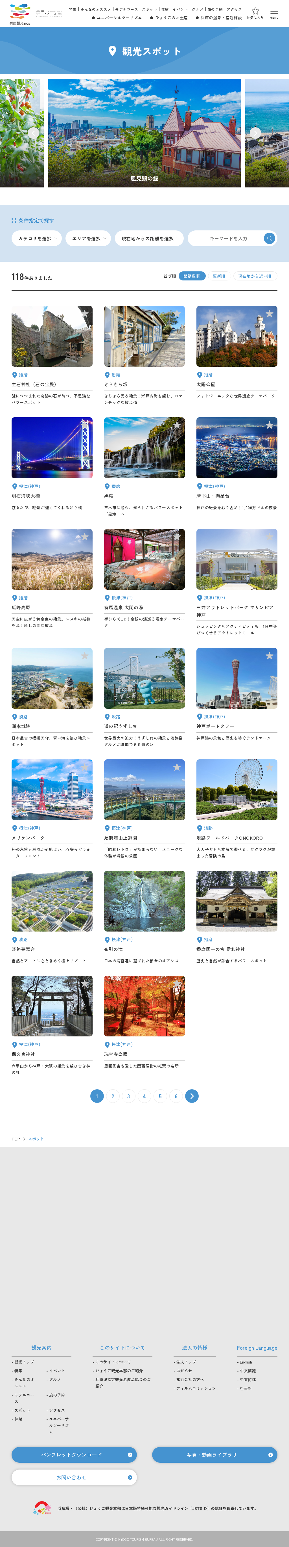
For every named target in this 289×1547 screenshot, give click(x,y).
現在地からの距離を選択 (148, 238)
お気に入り (255, 17)
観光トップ (24, 1362)
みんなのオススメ (96, 9)
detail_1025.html (52, 1025)
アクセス (234, 9)
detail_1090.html (52, 582)
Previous (33, 133)
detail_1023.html (144, 917)
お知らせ (184, 1370)
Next (255, 133)
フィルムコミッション (196, 1388)
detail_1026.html (236, 467)
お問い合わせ (71, 1477)
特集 (73, 9)
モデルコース (126, 9)
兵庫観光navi (20, 13)
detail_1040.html (144, 467)
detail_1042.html (236, 917)
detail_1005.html (236, 582)
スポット (149, 9)
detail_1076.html (144, 698)
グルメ (197, 9)
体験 (165, 9)
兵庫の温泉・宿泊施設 (221, 17)
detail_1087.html (144, 356)
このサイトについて (113, 1362)
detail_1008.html (236, 698)
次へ (192, 1096)
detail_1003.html (52, 809)
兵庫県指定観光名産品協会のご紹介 (123, 1383)
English (246, 1362)
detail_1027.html (52, 467)
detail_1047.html (52, 356)
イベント (180, 9)
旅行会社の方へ (190, 1379)
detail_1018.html (144, 1025)
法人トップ (186, 1362)
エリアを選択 (86, 238)
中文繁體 (248, 1370)
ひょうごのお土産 (171, 17)
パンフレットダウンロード (71, 1454)
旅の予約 (215, 9)
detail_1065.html (52, 698)
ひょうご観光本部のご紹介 (119, 1370)
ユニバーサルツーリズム (119, 17)
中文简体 (248, 1379)
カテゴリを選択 (35, 238)
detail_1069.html (236, 809)
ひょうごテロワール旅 (49, 13)
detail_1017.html (144, 809)
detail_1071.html (52, 917)
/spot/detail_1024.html (144, 133)
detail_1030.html (144, 582)
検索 (269, 238)
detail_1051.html (236, 356)
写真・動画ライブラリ (212, 1454)
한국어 (246, 1388)
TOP (16, 1139)
